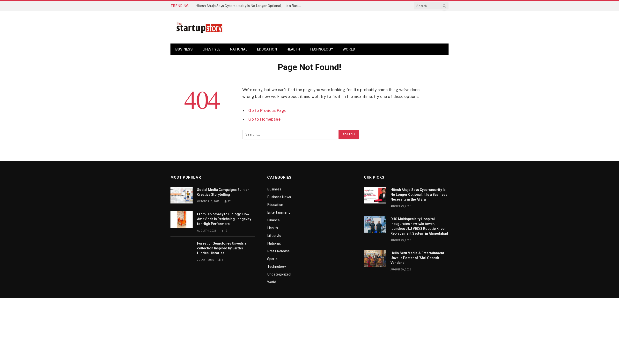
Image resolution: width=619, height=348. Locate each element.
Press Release (278, 251)
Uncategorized (279, 274)
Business (184, 49)
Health (293, 49)
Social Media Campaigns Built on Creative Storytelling (223, 192)
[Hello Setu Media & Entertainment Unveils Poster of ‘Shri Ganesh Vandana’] (375, 258)
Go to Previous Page (267, 110)
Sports (272, 259)
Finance (273, 220)
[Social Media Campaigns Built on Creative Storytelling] (181, 195)
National (238, 49)
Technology (321, 49)
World (349, 49)
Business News (279, 197)
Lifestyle (211, 49)
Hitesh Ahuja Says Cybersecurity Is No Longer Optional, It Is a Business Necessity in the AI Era (249, 6)
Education (267, 49)
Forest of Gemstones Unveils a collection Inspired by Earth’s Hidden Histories (221, 248)
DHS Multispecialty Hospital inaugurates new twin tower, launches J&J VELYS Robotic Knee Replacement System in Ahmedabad (419, 226)
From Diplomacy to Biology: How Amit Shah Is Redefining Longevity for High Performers (224, 219)
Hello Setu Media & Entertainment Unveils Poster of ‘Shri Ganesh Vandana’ (417, 258)
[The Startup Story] (199, 27)
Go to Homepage (264, 119)
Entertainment (278, 212)
